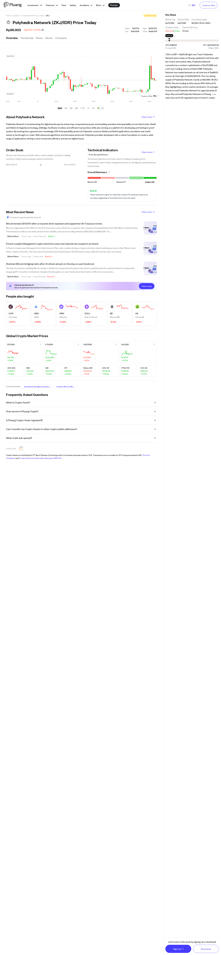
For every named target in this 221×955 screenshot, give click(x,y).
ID (189, 5)
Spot (42, 15)
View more (146, 116)
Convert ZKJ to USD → (66, 386)
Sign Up (177, 948)
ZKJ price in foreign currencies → (37, 386)
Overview (12, 38)
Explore (16, 15)
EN (193, 5)
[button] (108, 172)
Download (206, 948)
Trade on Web (208, 5)
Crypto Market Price (29, 15)
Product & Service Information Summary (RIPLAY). (40, 458)
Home (8, 15)
